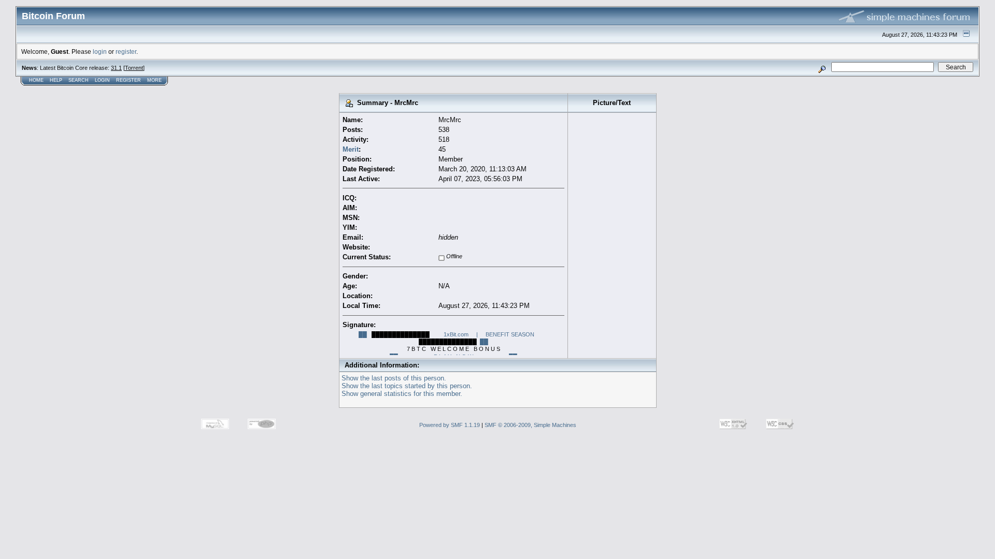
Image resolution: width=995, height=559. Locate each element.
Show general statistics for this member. (402, 394)
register (126, 51)
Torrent (134, 68)
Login (102, 80)
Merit (351, 149)
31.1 (116, 68)
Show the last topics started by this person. (407, 386)
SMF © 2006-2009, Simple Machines (530, 425)
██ (363, 334)
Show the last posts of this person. (394, 378)
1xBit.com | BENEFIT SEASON (489, 334)
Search (78, 80)
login (100, 51)
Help (56, 80)
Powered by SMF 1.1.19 (449, 425)
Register (128, 80)
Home (36, 80)
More (154, 80)
